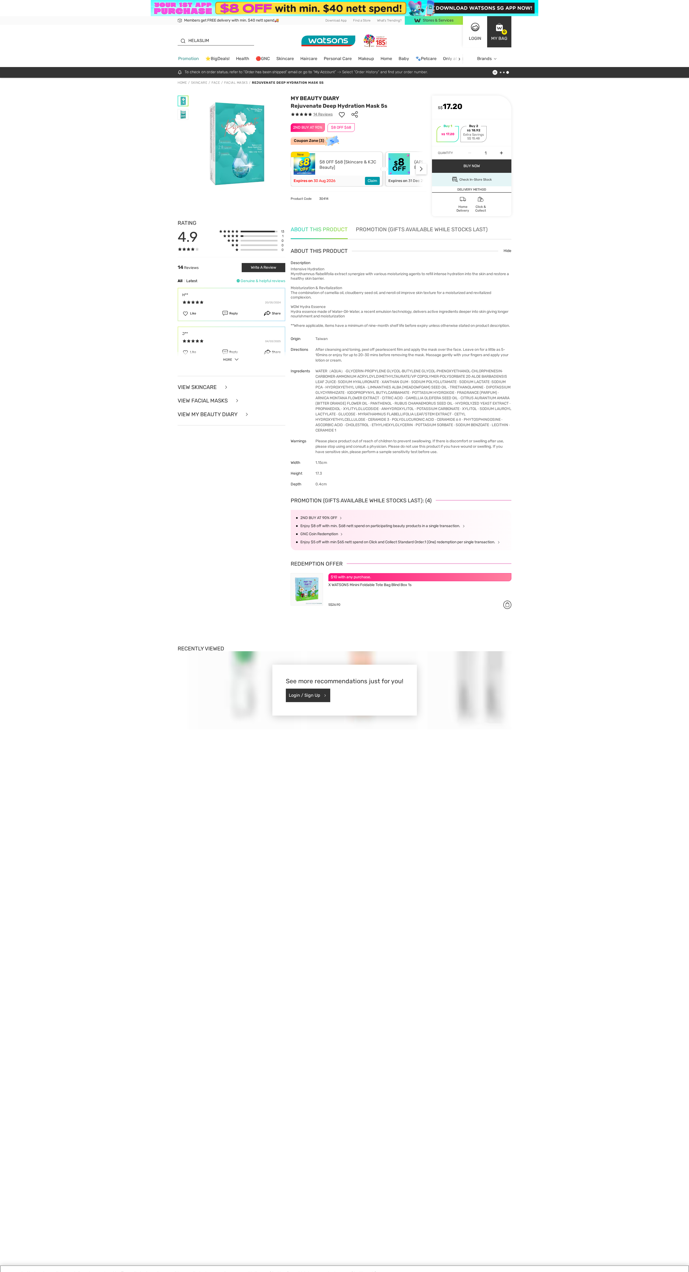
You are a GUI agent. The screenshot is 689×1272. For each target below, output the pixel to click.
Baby (404, 58)
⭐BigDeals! (217, 58)
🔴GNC (263, 58)
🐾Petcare (426, 58)
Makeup (366, 58)
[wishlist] (342, 114)
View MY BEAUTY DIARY (208, 414)
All (180, 281)
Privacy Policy (106, 1266)
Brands (484, 58)
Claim (372, 180)
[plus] (501, 153)
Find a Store (362, 20)
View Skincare (198, 387)
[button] (499, 31)
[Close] (680, 1262)
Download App (336, 20)
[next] (459, 58)
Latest (191, 281)
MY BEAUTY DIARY (315, 98)
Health (242, 58)
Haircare (308, 58)
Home (386, 58)
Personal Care (338, 58)
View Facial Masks (203, 401)
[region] (344, 1262)
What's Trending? (389, 20)
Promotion (188, 58)
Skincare (285, 58)
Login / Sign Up (304, 695)
